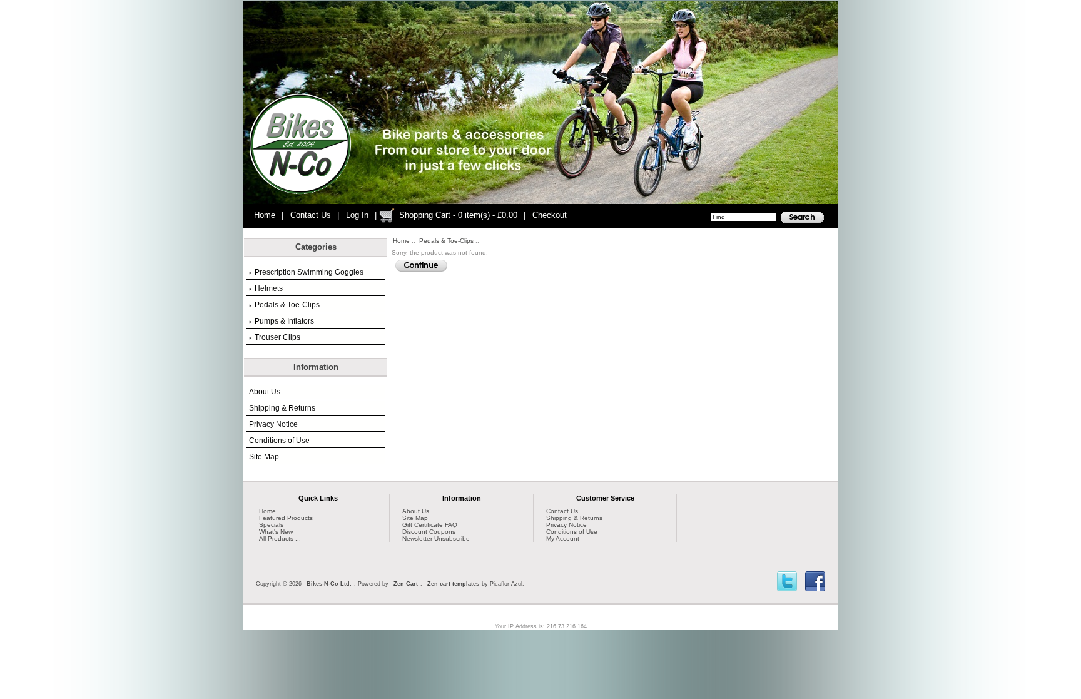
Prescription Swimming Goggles (309, 272)
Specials (271, 524)
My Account (562, 538)
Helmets (269, 288)
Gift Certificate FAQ (429, 524)
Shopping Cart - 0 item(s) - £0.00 (458, 215)
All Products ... (280, 538)
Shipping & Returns (282, 408)
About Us (264, 391)
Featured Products (286, 517)
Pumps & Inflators (284, 321)
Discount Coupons (428, 531)
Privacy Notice (273, 424)
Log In (357, 215)
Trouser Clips (277, 337)
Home (264, 215)
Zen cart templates (453, 584)
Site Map (264, 456)
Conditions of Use (279, 440)
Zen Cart (405, 584)
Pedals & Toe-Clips (446, 240)
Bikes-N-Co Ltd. (329, 584)
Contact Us (310, 215)
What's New (276, 531)
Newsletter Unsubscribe (436, 538)
